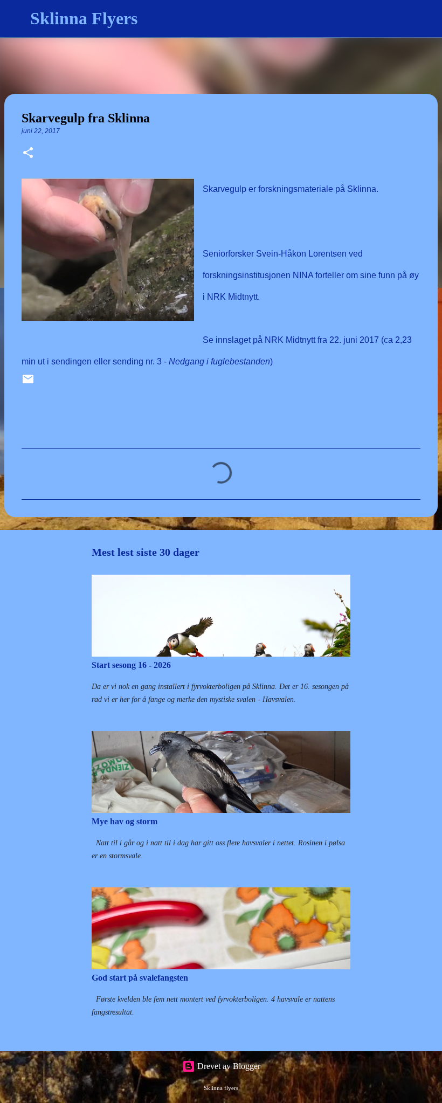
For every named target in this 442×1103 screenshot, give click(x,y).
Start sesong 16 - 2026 (131, 665)
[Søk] (152, 19)
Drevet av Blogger (227, 1066)
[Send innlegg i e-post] (28, 383)
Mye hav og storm (124, 821)
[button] (28, 153)
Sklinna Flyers (83, 18)
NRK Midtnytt (290, 339)
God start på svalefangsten (140, 977)
